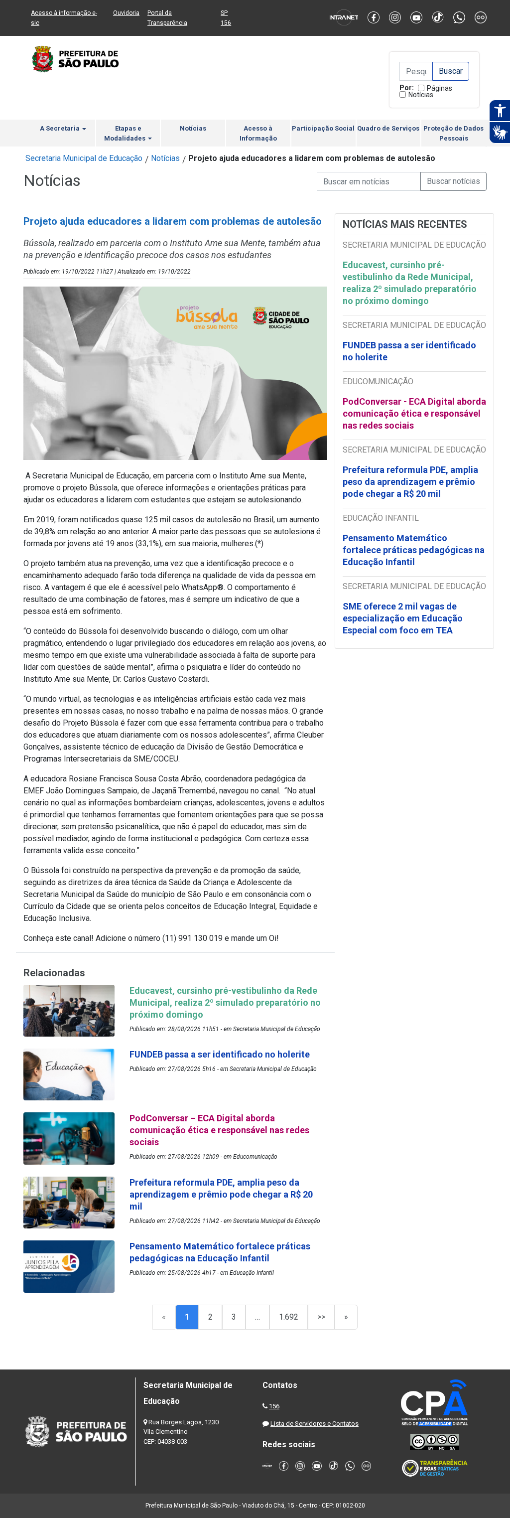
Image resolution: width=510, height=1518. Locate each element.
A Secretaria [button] (60, 128)
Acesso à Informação (258, 133)
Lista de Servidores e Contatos (314, 1423)
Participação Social (323, 128)
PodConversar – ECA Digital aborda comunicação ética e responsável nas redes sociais (219, 1130)
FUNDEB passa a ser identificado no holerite (409, 351)
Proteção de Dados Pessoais (453, 133)
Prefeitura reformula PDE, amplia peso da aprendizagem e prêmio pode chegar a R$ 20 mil (410, 481)
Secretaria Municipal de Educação (83, 158)
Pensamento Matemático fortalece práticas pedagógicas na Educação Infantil (414, 550)
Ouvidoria (126, 12)
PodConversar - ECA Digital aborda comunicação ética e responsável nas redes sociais (414, 413)
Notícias (420, 95)
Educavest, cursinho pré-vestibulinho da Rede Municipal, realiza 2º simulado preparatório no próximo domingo (410, 283)
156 (274, 1406)
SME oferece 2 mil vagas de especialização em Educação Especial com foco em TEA (403, 618)
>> (321, 1317)
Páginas (439, 88)
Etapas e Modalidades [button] (125, 133)
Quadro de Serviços (388, 128)
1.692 (288, 1317)
